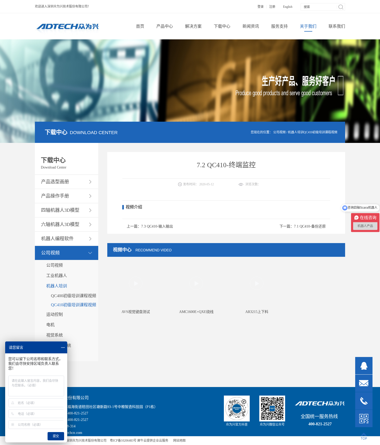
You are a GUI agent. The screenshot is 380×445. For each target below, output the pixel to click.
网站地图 (179, 440)
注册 (272, 7)
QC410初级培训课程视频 (320, 132)
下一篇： (302, 226)
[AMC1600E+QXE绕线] (196, 290)
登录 (260, 7)
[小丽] (364, 365)
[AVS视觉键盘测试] (135, 290)
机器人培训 (295, 132)
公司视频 (279, 132)
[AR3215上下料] (256, 290)
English (287, 7)
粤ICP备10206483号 (123, 440)
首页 (140, 26)
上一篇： (150, 226)
